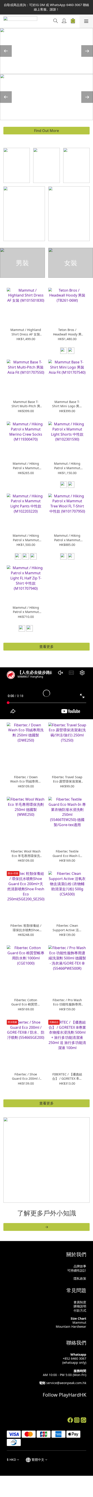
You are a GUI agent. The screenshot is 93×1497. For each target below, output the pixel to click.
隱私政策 (80, 1278)
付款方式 (80, 1310)
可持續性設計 (76, 1270)
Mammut (79, 1322)
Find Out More (46, 130)
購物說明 (80, 1306)
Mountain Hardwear (71, 1326)
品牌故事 (80, 1266)
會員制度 (80, 1302)
